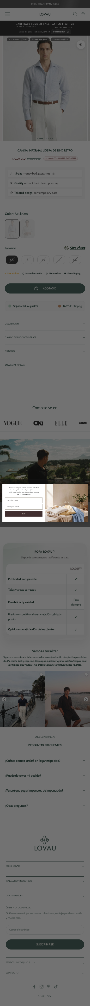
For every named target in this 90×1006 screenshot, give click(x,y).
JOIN (23, 514)
